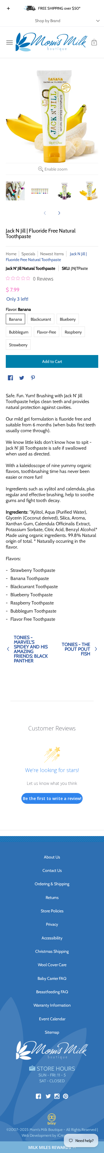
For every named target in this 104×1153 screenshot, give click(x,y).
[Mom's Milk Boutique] (51, 42)
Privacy (52, 924)
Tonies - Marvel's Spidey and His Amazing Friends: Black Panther (31, 649)
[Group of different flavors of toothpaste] (15, 190)
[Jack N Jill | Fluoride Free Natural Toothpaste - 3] (64, 190)
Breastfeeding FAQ (52, 991)
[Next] (59, 213)
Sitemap (52, 1032)
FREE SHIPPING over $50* (59, 8)
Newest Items (52, 253)
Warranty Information (52, 1005)
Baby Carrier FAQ (52, 978)
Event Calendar (52, 1018)
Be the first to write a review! (52, 798)
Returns (52, 897)
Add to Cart (52, 361)
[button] (52, 1147)
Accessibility (52, 938)
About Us (52, 857)
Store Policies (52, 910)
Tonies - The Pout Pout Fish (76, 649)
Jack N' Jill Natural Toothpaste (30, 268)
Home (11, 253)
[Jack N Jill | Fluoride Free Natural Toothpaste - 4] (88, 190)
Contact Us (52, 870)
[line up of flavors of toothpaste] (39, 190)
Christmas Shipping (52, 951)
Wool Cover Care (52, 964)
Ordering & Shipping (52, 883)
